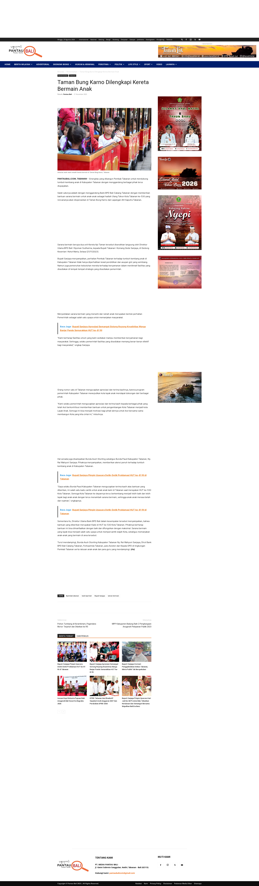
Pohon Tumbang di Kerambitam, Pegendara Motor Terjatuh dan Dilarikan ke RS (76, 625)
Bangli (108, 40)
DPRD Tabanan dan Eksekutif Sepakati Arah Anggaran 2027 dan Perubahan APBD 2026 (103, 701)
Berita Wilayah (22, 64)
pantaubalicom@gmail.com (122, 873)
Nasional (93, 40)
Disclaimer (167, 883)
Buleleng (116, 40)
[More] (143, 100)
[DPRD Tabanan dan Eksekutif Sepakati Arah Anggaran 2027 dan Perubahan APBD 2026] (104, 686)
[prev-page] (59, 711)
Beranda (60, 72)
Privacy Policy (155, 883)
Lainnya (170, 64)
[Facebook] (186, 39)
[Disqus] (104, 753)
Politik (118, 64)
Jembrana (140, 40)
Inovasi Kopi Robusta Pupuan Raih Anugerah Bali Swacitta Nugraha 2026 (71, 701)
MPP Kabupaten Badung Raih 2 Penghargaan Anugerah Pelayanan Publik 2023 (131, 625)
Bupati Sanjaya (100, 596)
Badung (101, 40)
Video (159, 64)
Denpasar (124, 40)
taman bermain (113, 596)
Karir (146, 883)
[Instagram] (191, 39)
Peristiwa (103, 64)
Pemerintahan (72, 72)
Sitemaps (198, 883)
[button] (182, 40)
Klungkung (160, 40)
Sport (147, 64)
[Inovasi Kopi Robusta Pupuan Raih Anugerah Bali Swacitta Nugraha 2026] (72, 686)
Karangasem (150, 40)
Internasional (83, 40)
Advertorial (42, 64)
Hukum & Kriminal (85, 64)
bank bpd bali (87, 596)
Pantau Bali (67, 94)
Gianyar (132, 40)
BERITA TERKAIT (66, 636)
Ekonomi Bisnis (61, 64)
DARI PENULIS (82, 636)
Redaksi (138, 883)
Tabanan (169, 40)
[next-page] (63, 711)
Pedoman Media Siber (183, 883)
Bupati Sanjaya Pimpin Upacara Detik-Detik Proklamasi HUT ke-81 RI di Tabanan (71, 666)
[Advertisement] (81, 19)
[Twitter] (195, 39)
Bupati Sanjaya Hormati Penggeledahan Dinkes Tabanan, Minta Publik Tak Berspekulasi (135, 666)
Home (7, 64)
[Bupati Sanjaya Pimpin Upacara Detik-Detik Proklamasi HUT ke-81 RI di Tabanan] (72, 652)
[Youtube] (199, 39)
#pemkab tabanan (72, 596)
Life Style (133, 64)
